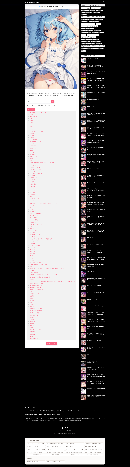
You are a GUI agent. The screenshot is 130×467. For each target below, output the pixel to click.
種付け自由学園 (34, 315)
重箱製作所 (32, 332)
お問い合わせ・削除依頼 (65, 430)
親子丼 (31, 327)
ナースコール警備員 (35, 245)
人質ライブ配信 (34, 272)
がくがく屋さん (34, 175)
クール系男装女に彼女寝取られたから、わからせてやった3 (36, 443)
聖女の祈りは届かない (32, 446)
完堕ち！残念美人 (70, 443)
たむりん (32, 188)
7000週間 (32, 114)
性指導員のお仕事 (34, 294)
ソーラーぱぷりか (34, 237)
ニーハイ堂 (32, 247)
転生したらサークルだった (36, 330)
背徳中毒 (49, 449)
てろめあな (32, 194)
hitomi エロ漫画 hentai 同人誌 (53, 461)
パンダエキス (33, 249)
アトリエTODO (34, 218)
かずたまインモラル (35, 167)
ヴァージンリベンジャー (36, 262)
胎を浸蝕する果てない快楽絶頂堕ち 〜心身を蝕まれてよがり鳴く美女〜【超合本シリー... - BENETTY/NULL (56, 452)
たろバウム (32, 190)
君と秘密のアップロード (36, 287)
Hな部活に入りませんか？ (36, 131)
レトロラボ (32, 260)
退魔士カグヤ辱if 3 (70, 446)
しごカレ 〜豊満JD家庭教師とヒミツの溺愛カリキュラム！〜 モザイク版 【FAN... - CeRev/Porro (75, 454)
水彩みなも (32, 304)
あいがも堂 (32, 152)
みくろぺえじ (33, 207)
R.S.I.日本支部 (33, 139)
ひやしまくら (33, 205)
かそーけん (32, 171)
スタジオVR (33, 232)
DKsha (31, 124)
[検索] (52, 101)
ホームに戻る (52, 343)
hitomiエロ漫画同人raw (32, 461)
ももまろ (32, 211)
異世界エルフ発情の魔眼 (36, 310)
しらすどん (32, 182)
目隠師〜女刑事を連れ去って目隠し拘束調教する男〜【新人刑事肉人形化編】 (36, 449)
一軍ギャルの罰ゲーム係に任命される (39, 264)
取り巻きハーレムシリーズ (36, 285)
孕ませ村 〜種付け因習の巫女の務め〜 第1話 (94, 449)
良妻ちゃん (32, 325)
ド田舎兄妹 (32, 243)
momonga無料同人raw (32, 2)
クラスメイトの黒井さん (36, 224)
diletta (31, 122)
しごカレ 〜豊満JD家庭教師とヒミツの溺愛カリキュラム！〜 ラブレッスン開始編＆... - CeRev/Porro (94, 454)
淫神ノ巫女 (32, 306)
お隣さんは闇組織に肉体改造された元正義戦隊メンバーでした (46, 163)
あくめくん (32, 154)
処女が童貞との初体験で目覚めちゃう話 (40, 277)
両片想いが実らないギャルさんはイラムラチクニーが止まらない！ (47, 268)
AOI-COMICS (33, 116)
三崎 (31, 266)
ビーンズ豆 (32, 251)
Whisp (31, 150)
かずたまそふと (34, 165)
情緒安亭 (32, 296)
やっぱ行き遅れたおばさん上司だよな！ (56, 446)
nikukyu (32, 135)
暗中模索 (32, 300)
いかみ (31, 158)
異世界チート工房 (34, 313)
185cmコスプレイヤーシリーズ (38, 112)
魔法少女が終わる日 (35, 338)
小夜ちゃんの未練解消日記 (36, 289)
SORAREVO (33, 146)
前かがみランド (34, 279)
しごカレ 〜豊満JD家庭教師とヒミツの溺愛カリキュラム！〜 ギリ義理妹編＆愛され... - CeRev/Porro (94, 452)
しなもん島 (32, 179)
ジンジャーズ (33, 228)
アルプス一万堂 (34, 220)
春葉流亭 (32, 298)
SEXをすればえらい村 (35, 141)
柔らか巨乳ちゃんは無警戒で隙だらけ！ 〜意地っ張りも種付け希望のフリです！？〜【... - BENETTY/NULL (75, 452)
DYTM (31, 127)
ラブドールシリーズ (35, 258)
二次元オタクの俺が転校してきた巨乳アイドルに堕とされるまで (94, 443)
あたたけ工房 (33, 156)
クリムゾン (32, 226)
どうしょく (32, 196)
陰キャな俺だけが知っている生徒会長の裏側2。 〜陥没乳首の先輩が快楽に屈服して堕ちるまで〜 (56, 443)
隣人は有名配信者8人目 (90, 446)
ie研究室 (32, 133)
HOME (66, 428)
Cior (31, 118)
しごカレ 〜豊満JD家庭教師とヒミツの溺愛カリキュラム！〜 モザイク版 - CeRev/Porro (56, 454)
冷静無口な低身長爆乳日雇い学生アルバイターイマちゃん (45, 275)
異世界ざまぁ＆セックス (36, 308)
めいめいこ (32, 209)
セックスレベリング (35, 234)
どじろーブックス (34, 198)
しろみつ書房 (33, 184)
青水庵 (31, 336)
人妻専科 (32, 270)
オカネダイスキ (34, 222)
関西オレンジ (33, 334)
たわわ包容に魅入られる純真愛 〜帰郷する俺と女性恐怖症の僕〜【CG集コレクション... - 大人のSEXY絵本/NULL (36, 452)
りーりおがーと (34, 215)
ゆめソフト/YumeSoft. (35, 213)
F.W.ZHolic (32, 129)
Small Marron (33, 144)
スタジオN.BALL (34, 230)
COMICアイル (33, 120)
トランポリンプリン (35, 241)
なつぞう (32, 201)
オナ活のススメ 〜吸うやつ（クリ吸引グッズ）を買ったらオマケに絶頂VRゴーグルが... (75, 449)
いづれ (31, 160)
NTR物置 (32, 137)
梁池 (31, 302)
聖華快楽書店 (33, 321)
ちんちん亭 (32, 192)
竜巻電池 (32, 317)
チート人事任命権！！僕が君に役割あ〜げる (41, 239)
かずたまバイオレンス (35, 169)
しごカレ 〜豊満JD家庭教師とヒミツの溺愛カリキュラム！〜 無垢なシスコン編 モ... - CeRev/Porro (36, 454)
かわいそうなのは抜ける (36, 173)
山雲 (31, 291)
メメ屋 (31, 256)
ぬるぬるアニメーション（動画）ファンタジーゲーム (43, 203)
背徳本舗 (32, 323)
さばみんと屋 (33, 177)
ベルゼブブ (32, 253)
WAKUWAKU (33, 148)
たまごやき (32, 186)
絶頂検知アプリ (34, 319)
